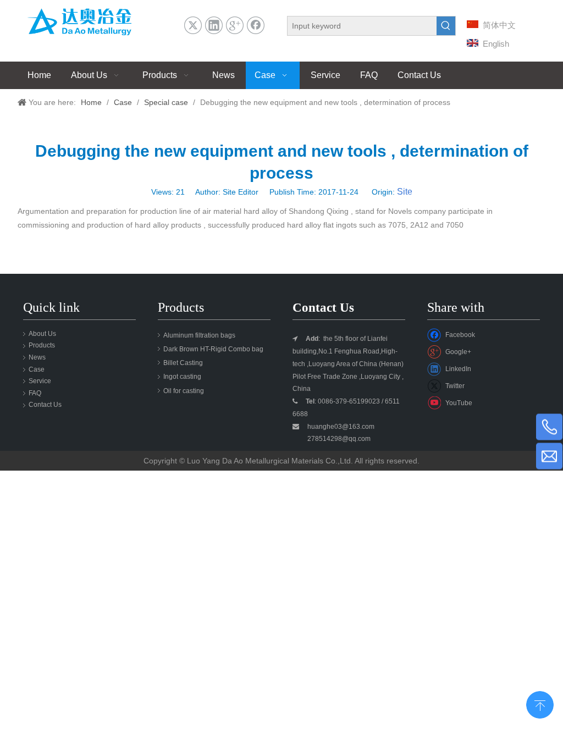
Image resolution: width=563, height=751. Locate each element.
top (539, 703)
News (37, 357)
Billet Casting (183, 363)
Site (404, 191)
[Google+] (235, 25)
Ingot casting (182, 376)
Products (42, 345)
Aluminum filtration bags (199, 335)
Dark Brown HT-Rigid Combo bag (213, 349)
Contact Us (45, 404)
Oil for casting (183, 391)
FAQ (35, 393)
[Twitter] (193, 25)
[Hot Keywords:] (446, 25)
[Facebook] (255, 25)
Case (37, 369)
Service (40, 381)
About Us (42, 334)
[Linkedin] (214, 25)
